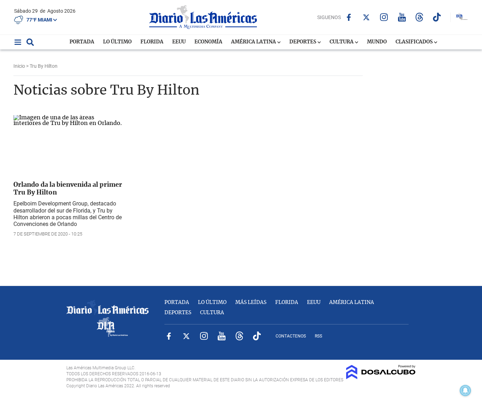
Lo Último (117, 42)
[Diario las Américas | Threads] (419, 17)
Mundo (377, 42)
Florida (151, 42)
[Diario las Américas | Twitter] (366, 17)
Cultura (342, 42)
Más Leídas (250, 302)
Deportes (303, 42)
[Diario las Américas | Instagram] (384, 17)
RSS (318, 336)
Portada (82, 42)
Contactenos (291, 336)
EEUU (179, 42)
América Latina (254, 42)
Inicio (19, 66)
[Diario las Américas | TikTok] (437, 17)
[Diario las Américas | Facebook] (348, 17)
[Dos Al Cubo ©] (381, 377)
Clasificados (415, 42)
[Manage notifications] (465, 390)
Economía (208, 42)
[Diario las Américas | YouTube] (401, 17)
